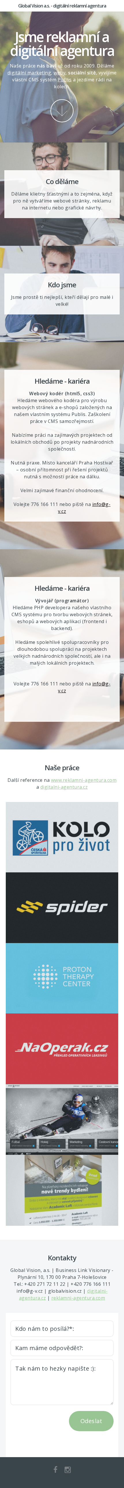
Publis (65, 79)
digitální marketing (29, 73)
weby (59, 73)
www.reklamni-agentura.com (84, 780)
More (62, 110)
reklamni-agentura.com (78, 1298)
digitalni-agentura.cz (64, 787)
